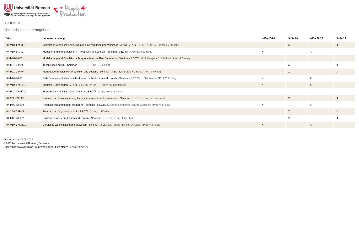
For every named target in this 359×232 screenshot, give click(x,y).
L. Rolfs (137, 71)
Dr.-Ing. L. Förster (99, 111)
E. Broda (147, 51)
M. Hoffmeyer (148, 58)
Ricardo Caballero (140, 104)
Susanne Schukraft (118, 104)
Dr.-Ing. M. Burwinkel (153, 98)
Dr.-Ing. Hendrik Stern (110, 91)
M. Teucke (173, 45)
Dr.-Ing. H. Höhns (98, 84)
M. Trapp (115, 124)
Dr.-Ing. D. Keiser (131, 124)
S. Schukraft (164, 58)
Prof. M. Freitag (157, 45)
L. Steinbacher (149, 78)
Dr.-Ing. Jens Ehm (123, 118)
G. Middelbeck (118, 84)
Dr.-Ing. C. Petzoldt (99, 65)
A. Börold (126, 71)
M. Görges (135, 51)
